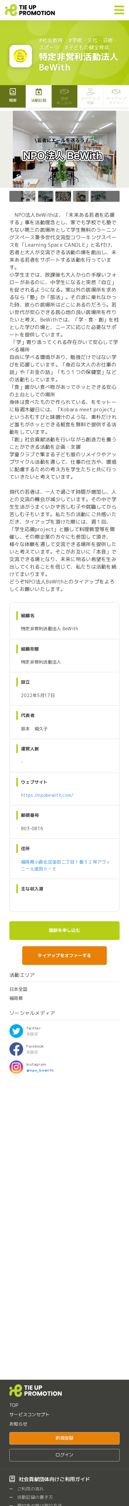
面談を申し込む (64, 930)
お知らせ (18, 1424)
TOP (13, 1405)
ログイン (64, 1455)
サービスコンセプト (29, 1414)
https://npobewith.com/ (47, 795)
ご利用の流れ (30, 1489)
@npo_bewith (40, 1070)
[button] (113, 196)
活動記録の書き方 (34, 1497)
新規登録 (64, 1438)
